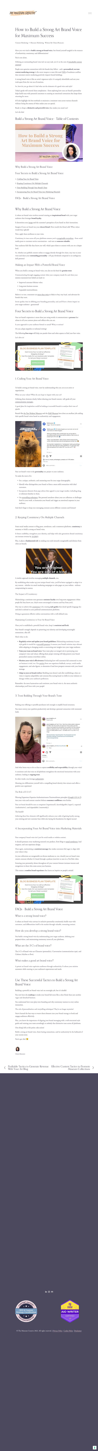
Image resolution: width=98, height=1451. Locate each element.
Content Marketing (21, 43)
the (33, 413)
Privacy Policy (57, 1331)
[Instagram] (49, 1292)
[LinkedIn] (46, 1292)
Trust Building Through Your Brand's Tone (32, 188)
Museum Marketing (37, 43)
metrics (41, 663)
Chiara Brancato (58, 43)
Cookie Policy (68, 1331)
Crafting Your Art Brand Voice (27, 179)
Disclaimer (78, 1331)
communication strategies (24, 402)
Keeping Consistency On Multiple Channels (32, 183)
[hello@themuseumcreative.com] (52, 1292)
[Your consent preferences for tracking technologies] (94, 1447)
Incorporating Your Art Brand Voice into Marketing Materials (38, 192)
